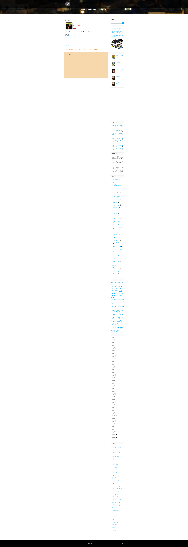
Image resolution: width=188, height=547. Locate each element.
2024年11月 (113, 361)
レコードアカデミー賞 (116, 327)
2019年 (114, 285)
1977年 (116, 282)
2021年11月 (113, 416)
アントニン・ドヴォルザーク (117, 189)
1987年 (116, 283)
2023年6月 (113, 386)
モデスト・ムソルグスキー (117, 246)
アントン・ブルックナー (116, 192)
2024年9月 (113, 364)
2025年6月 (113, 355)
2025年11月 (113, 351)
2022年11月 (113, 397)
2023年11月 (113, 378)
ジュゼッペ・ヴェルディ (115, 470)
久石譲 (113, 519)
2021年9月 (113, 420)
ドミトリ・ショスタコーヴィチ (117, 221)
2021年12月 (113, 415)
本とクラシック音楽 (116, 271)
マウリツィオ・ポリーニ (114, 323)
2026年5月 (113, 342)
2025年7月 (113, 353)
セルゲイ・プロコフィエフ (117, 216)
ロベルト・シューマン (116, 261)
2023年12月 (113, 377)
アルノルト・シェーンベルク (117, 185)
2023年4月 (113, 389)
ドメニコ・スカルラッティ (117, 224)
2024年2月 (113, 375)
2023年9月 (113, 382)
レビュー (113, 182)
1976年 (112, 282)
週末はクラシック (115, 273)
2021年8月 (113, 421)
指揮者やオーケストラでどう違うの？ (117, 138)
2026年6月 (113, 340)
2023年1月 (113, 394)
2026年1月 (113, 348)
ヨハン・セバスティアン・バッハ (117, 507)
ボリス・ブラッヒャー (116, 240)
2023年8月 (113, 383)
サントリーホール (114, 304)
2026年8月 (113, 337)
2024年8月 (113, 366)
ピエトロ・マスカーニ (116, 225)
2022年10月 (113, 399)
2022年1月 (113, 413)
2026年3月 (113, 345)
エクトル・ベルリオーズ (116, 199)
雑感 (112, 275)
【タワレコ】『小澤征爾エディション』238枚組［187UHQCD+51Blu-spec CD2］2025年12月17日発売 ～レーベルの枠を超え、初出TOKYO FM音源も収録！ (117, 34)
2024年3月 (113, 374)
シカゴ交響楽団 (117, 310)
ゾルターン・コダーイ (116, 219)
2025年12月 (113, 350)
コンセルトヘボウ (119, 303)
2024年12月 (113, 359)
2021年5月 (113, 426)
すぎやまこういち (115, 213)
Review (118, 3)
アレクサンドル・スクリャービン (117, 447)
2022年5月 (113, 407)
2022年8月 (113, 402)
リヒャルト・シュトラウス (117, 255)
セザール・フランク (116, 215)
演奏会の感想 (114, 265)
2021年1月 (113, 432)
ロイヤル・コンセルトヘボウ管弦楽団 (117, 329)
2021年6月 (113, 424)
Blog (121, 3)
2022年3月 (113, 410)
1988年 (119, 283)
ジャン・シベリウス (116, 210)
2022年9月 (113, 401)
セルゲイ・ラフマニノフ (116, 218)
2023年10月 (113, 380)
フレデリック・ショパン (116, 237)
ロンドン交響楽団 (118, 330)
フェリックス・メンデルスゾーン (117, 488)
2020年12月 (113, 434)
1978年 (119, 282)
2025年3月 (113, 356)
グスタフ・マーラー (116, 207)
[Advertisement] (117, 103)
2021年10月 (113, 418)
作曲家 (113, 184)
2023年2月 (113, 393)
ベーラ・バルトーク (116, 239)
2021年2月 (113, 431)
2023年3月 (113, 391)
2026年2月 (113, 347)
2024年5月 (113, 370)
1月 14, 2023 (68, 20)
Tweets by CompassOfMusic (116, 28)
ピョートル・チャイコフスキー (117, 227)
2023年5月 (113, 388)
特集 (112, 267)
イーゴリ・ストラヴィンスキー (116, 452)
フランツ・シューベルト (116, 234)
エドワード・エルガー (116, 200)
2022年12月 (113, 396)
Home (115, 3)
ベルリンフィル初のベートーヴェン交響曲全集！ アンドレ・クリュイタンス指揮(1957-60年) (117, 157)
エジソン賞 (116, 291)
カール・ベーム (117, 299)
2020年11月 (113, 435)
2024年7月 (113, 367)
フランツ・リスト (115, 235)
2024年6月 (113, 369)
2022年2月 (113, 412)
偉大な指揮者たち (114, 524)
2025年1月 (113, 358)
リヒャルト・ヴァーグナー (117, 253)
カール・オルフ (115, 202)
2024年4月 (113, 372)
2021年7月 (113, 423)
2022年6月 (113, 405)
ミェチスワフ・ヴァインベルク (117, 242)
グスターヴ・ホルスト (116, 205)
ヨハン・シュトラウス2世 (117, 249)
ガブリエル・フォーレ (116, 204)
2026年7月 (113, 339)
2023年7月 (113, 385)
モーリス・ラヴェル (116, 244)
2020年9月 (113, 439)
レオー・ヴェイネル (116, 259)
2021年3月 (113, 429)
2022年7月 (113, 404)
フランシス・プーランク (116, 232)
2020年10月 (113, 437)
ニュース (113, 180)
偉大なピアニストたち (116, 268)
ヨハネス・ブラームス (116, 248)
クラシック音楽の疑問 (115, 179)
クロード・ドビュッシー (116, 208)
